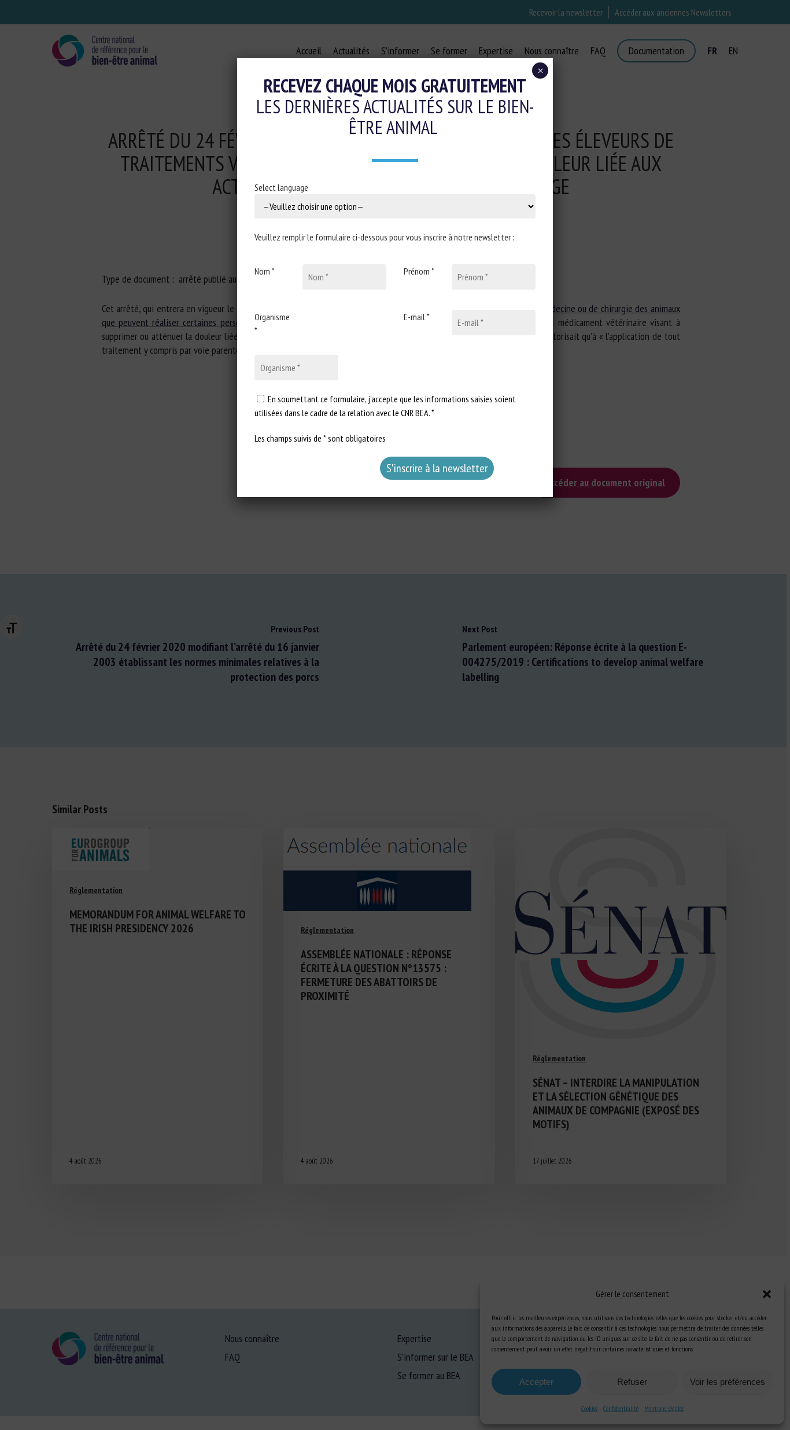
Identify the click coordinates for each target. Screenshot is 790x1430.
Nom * (264, 271)
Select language (281, 187)
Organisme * (272, 323)
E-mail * (417, 317)
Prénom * (419, 271)
